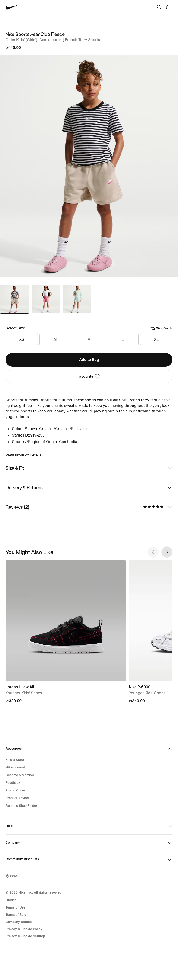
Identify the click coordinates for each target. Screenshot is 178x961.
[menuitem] (14, 900)
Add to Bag (89, 360)
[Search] (159, 7)
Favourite (85, 376)
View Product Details (23, 455)
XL (156, 339)
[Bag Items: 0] (168, 7)
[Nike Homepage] (12, 7)
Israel (14, 876)
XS (21, 339)
